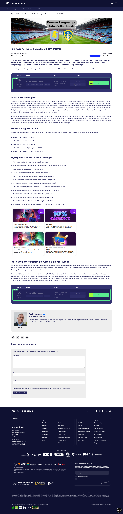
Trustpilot (14, 418)
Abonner (105, 482)
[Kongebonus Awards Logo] (22, 483)
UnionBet (44, 428)
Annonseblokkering (99, 431)
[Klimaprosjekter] (53, 483)
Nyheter (96, 425)
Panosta (44, 422)
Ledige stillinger (98, 422)
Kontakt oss (81, 422)
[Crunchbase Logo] (22, 427)
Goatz (43, 440)
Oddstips (24, 14)
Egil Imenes (23, 56)
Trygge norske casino (64, 428)
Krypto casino (62, 434)
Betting (18, 14)
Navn (15, 372)
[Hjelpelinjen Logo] (32, 464)
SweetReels (45, 431)
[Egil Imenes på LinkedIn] (19, 328)
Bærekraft (81, 440)
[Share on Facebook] (13, 337)
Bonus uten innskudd (64, 437)
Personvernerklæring (84, 431)
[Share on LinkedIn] (22, 337)
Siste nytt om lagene (12, 9)
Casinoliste (61, 422)
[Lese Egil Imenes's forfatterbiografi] (20, 319)
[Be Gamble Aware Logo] (45, 464)
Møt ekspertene (82, 437)
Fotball (31, 14)
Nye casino (61, 425)
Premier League (39, 14)
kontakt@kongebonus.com (19, 441)
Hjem (12, 14)
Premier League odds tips (73, 65)
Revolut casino (62, 440)
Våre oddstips (37, 9)
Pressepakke (98, 434)
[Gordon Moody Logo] (22, 464)
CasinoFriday (45, 434)
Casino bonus (62, 431)
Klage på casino (98, 443)
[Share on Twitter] (17, 337)
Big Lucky (44, 437)
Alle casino (61, 443)
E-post (15, 380)
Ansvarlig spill (98, 437)
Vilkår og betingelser (105, 504)
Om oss (80, 425)
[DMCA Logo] (16, 507)
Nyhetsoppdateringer (84, 464)
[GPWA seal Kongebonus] (35, 507)
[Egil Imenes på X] (21, 328)
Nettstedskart (95, 504)
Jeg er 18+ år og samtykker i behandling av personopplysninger (90, 478)
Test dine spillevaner (100, 440)
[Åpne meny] (116, 3)
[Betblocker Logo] (59, 464)
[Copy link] (27, 337)
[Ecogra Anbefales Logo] (20, 507)
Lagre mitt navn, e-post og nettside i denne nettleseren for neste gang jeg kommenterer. (42, 388)
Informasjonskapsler (83, 428)
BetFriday (44, 425)
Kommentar (17, 355)
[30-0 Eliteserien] (119, 510)
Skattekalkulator (98, 428)
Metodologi (81, 434)
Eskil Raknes (107, 56)
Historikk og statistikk (25, 9)
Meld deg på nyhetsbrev (83, 476)
